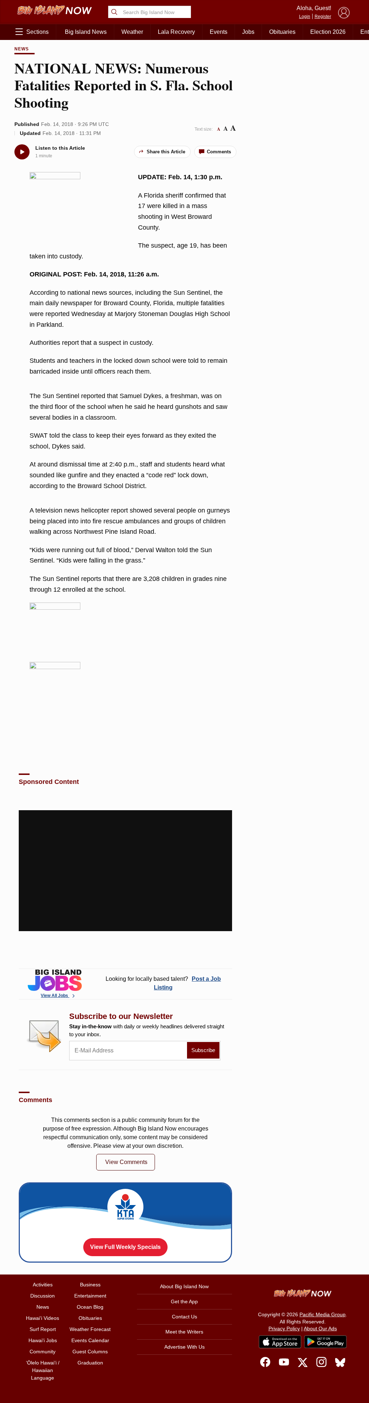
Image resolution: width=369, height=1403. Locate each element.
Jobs (248, 32)
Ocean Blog (90, 1307)
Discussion (42, 1296)
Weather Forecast (90, 1329)
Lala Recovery (176, 32)
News (21, 48)
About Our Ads (320, 1328)
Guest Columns (90, 1351)
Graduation (90, 1363)
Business (90, 1284)
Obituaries (282, 32)
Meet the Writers (184, 1332)
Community (42, 1351)
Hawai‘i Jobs (42, 1340)
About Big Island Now (184, 1286)
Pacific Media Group (322, 1314)
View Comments (126, 1162)
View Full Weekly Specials (125, 1247)
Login (304, 16)
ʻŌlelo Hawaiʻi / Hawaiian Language (42, 1370)
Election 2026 (328, 32)
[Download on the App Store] (280, 1341)
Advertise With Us (184, 1347)
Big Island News (86, 32)
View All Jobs (55, 995)
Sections (37, 32)
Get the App (184, 1301)
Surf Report (43, 1329)
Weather (132, 32)
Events (218, 32)
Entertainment (90, 1296)
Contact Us (184, 1316)
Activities (43, 1284)
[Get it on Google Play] (325, 1341)
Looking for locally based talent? (163, 983)
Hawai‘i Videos (42, 1318)
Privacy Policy (284, 1328)
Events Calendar (90, 1340)
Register (323, 16)
